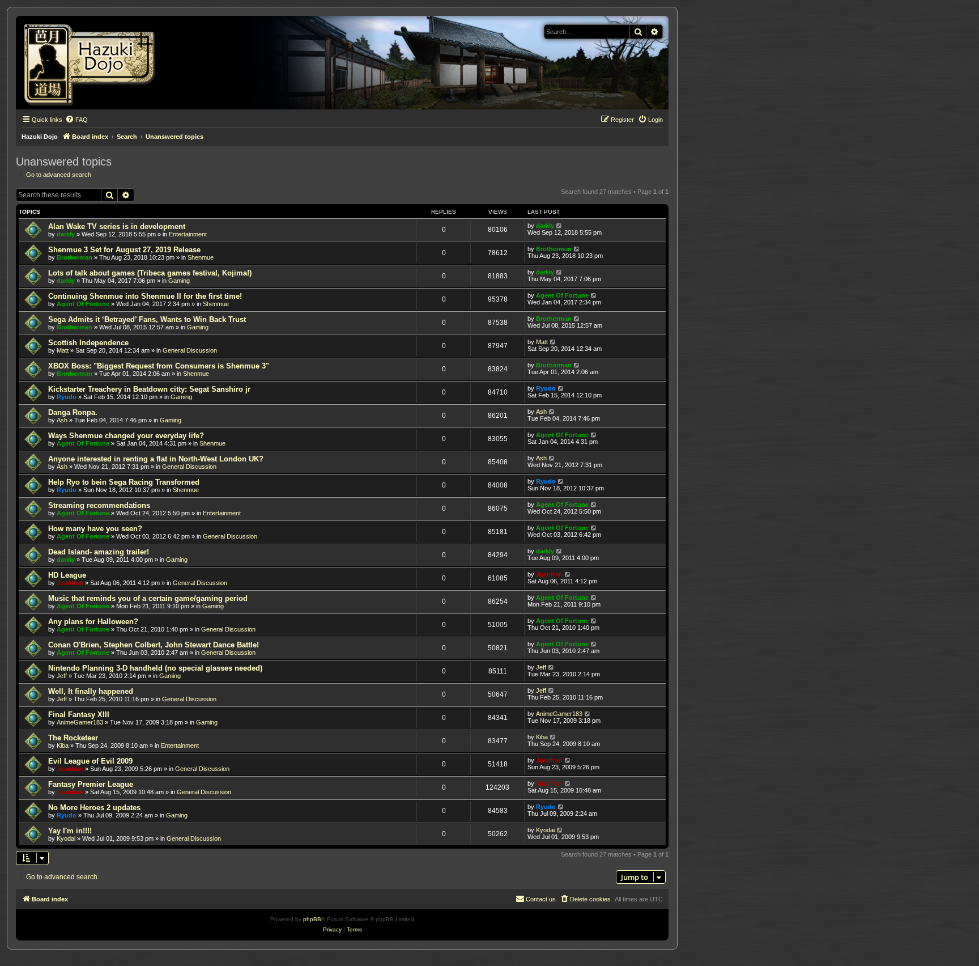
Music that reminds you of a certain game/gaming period (148, 598)
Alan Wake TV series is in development (116, 226)
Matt (63, 350)
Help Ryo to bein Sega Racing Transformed (123, 482)
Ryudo (66, 396)
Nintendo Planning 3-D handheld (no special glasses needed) (155, 668)
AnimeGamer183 (80, 722)
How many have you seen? (95, 528)
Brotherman (74, 257)
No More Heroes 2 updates (94, 807)
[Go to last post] (559, 225)
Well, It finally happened (90, 691)
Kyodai (66, 838)
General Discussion (190, 350)
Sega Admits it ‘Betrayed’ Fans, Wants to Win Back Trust (147, 319)
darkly (66, 234)
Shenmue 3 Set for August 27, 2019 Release (124, 249)
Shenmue (201, 257)
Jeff (62, 675)
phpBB (312, 919)
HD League (67, 575)
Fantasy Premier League (90, 784)
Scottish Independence (88, 342)
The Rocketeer (73, 738)
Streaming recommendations (99, 505)
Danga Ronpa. (72, 412)
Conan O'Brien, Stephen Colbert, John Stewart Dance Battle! (153, 645)
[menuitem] (76, 119)
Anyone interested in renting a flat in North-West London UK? (155, 459)
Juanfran (70, 582)
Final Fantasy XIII (78, 714)
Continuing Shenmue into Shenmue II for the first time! (145, 296)
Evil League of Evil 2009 (90, 761)
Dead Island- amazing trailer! (98, 552)
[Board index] (93, 63)
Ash (62, 420)
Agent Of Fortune (83, 303)
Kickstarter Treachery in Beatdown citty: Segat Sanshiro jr (149, 389)
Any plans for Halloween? (93, 621)
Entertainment (188, 234)
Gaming (179, 280)
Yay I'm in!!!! (70, 831)
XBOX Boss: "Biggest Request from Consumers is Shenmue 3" (158, 366)
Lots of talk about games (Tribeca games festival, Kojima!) (150, 273)
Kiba (63, 745)
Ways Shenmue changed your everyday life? (126, 435)
